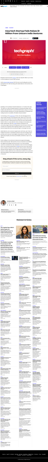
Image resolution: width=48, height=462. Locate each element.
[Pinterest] (1, 3)
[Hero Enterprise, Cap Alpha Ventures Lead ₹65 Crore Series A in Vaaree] (15, 339)
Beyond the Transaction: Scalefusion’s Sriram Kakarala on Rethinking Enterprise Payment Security (24, 430)
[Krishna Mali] (11, 38)
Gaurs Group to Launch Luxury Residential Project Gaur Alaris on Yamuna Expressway (6, 369)
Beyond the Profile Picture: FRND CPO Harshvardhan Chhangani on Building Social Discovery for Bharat (5, 431)
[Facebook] (1, 1)
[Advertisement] (24, 18)
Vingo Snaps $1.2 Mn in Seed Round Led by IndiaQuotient (5, 330)
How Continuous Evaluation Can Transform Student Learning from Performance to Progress (6, 294)
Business (2, 240)
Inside (2, 273)
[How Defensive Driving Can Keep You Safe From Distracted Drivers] (40, 229)
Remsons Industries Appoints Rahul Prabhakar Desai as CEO (6, 398)
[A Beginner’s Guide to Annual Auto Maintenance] (15, 443)
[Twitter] (4, 1)
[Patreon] (8, 1)
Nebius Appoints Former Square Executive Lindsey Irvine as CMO (6, 348)
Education (18, 246)
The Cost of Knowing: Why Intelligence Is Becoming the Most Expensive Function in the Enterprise (6, 283)
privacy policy (19, 176)
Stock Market (3, 256)
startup (14, 77)
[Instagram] (12, 1)
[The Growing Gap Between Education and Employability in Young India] (15, 304)
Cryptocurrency (3, 310)
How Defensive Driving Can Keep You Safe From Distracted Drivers (40, 126)
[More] (31, 67)
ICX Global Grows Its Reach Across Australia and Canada (41, 130)
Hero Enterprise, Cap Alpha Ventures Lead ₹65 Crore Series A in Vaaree (6, 339)
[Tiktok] (17, 1)
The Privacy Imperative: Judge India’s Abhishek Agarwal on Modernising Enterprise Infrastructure (5, 420)
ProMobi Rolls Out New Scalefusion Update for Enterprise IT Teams (4, 378)
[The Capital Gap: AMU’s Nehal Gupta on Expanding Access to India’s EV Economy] (23, 232)
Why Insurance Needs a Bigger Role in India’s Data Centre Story (40, 117)
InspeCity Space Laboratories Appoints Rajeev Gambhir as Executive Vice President (5, 322)
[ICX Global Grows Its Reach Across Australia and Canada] (15, 258)
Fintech (2, 386)
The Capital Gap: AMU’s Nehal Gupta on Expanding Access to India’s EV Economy (41, 108)
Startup (11, 27)
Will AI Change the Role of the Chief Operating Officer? (6, 274)
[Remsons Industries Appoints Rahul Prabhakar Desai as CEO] (15, 399)
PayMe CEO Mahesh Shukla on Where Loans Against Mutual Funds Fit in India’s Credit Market (6, 408)
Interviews (2, 418)
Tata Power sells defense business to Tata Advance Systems (7, 212)
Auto (1, 441)
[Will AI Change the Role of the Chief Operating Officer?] (15, 275)
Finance (20, 370)
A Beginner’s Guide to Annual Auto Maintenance (5, 442)
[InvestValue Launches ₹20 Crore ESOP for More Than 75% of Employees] (15, 388)
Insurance (18, 240)
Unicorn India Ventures (8, 82)
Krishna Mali (15, 38)
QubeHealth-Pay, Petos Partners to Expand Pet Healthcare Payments (6, 358)
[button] (47, 6)
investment (12, 116)
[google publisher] (4, 3)
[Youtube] (6, 1)
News (7, 27)
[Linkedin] (14, 1)
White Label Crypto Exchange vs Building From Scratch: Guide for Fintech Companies (6, 312)
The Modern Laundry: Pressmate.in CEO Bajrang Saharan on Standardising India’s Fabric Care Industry (41, 113)
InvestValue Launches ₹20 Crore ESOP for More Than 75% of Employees (6, 388)
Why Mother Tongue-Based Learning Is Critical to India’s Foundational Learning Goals (41, 134)
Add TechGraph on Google (17, 74)
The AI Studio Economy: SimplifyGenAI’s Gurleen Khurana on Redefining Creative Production (39, 262)
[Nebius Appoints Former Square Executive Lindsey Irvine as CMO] (15, 348)
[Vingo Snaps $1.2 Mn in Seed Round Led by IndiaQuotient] (15, 331)
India (18, 146)
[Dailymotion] (10, 1)
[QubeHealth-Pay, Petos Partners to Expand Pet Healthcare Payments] (15, 358)
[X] (13, 204)
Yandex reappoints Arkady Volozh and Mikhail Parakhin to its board (24, 212)
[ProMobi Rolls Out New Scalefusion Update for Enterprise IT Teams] (15, 378)
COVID (15, 123)
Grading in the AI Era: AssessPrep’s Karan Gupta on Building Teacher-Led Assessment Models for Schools (25, 409)
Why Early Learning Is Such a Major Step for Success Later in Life (41, 122)
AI (19, 256)
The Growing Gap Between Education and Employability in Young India (6, 304)
